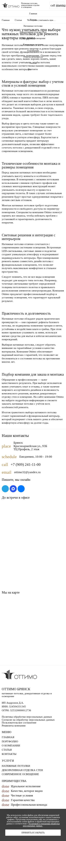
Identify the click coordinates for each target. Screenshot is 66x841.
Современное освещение (33, 38)
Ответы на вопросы (33, 57)
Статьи (33, 63)
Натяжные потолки (33, 26)
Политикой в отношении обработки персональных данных (41, 824)
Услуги (33, 19)
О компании (33, 50)
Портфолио (10, 741)
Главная (33, 13)
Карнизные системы (33, 44)
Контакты (33, 69)
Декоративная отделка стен (33, 32)
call (53, 5)
